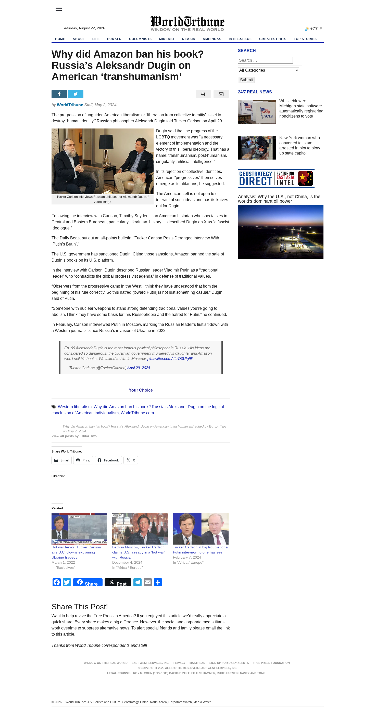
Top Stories (305, 39)
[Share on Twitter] (76, 94)
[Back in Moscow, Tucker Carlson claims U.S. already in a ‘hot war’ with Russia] (140, 529)
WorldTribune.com (137, 413)
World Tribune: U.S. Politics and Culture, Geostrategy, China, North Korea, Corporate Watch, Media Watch (137, 702)
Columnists (140, 39)
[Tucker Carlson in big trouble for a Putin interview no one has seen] (201, 529)
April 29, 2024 (138, 368)
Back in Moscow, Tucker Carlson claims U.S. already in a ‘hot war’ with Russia (138, 552)
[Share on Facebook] (60, 94)
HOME (60, 39)
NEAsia (188, 39)
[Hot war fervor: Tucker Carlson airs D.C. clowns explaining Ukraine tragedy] (79, 529)
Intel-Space (240, 39)
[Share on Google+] (93, 94)
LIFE (96, 39)
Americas (212, 39)
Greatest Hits (272, 39)
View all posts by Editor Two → (76, 436)
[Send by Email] (221, 94)
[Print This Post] (203, 94)
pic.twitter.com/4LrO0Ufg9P (170, 358)
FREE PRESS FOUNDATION (271, 662)
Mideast (167, 39)
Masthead (197, 662)
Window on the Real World (106, 662)
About (79, 39)
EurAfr (114, 39)
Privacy (179, 662)
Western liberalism (75, 407)
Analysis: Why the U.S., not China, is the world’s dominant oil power (279, 199)
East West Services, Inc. (150, 662)
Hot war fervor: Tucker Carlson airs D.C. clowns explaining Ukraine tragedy (76, 552)
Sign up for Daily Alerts (229, 662)
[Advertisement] (281, 311)
